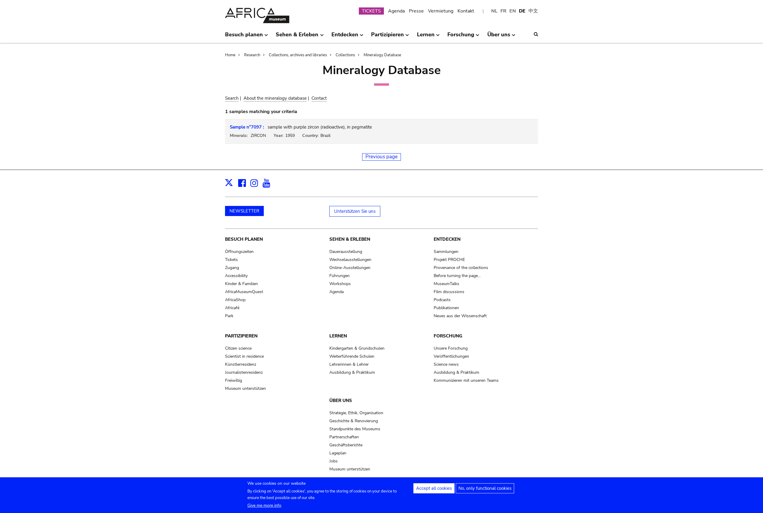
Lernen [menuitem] (426, 37)
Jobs (333, 461)
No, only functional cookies (484, 488)
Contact (319, 98)
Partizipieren (241, 336)
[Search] (536, 34)
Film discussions (449, 292)
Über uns (340, 400)
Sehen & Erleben (349, 239)
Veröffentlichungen (451, 356)
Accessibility (236, 276)
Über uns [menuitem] (498, 37)
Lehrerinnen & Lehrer (349, 364)
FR (503, 11)
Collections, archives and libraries (298, 55)
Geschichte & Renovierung (353, 421)
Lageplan (337, 453)
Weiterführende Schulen (351, 356)
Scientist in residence (244, 356)
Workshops (340, 284)
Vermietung (440, 11)
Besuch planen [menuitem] (244, 37)
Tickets (231, 259)
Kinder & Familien (241, 284)
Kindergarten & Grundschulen (356, 348)
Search (232, 98)
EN (512, 11)
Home (230, 55)
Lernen (338, 336)
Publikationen (446, 308)
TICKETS (371, 11)
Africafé (232, 308)
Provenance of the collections (461, 267)
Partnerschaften (344, 437)
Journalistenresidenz (244, 372)
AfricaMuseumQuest (244, 292)
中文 (533, 11)
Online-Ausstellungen (349, 267)
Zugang (232, 267)
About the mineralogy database (275, 98)
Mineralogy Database (382, 55)
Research (252, 55)
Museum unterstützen (245, 388)
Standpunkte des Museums (354, 429)
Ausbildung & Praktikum (352, 372)
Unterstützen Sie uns (355, 211)
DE (522, 11)
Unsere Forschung (451, 348)
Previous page (381, 156)
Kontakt (466, 11)
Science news (446, 364)
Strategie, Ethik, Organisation (356, 413)
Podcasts (442, 300)
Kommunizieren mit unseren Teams (466, 380)
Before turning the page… (457, 276)
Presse (416, 11)
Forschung (448, 336)
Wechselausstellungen (350, 259)
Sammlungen (446, 251)
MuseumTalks (446, 284)
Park (229, 316)
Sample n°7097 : (247, 127)
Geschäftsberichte (345, 445)
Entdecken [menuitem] (344, 37)
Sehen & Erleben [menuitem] (297, 37)
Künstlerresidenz (240, 364)
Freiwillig (233, 380)
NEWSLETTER (244, 211)
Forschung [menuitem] (460, 37)
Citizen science (238, 348)
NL (494, 11)
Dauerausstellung (345, 251)
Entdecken (447, 239)
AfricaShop (235, 300)
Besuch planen (244, 239)
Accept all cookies (434, 488)
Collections (345, 55)
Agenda (396, 11)
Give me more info (264, 505)
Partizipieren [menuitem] (387, 37)
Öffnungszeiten (239, 251)
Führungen (339, 276)
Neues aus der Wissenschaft (460, 316)
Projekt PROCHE (449, 259)
